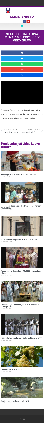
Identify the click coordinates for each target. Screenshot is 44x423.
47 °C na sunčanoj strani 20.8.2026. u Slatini (19, 239)
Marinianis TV (22, 17)
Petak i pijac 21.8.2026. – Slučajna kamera (18, 174)
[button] (22, 26)
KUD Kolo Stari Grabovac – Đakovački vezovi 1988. (22, 338)
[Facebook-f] (24, 21)
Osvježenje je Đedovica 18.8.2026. (15, 401)
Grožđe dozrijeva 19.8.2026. (12, 370)
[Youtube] (28, 21)
